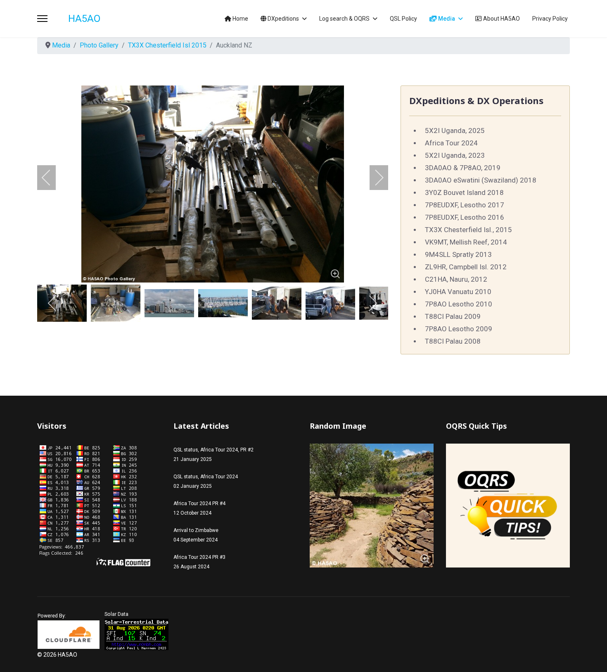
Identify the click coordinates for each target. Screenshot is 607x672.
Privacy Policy (550, 18)
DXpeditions (282, 18)
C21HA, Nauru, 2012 (456, 279)
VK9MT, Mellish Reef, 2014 (466, 242)
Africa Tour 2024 (451, 143)
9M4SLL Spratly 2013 (458, 254)
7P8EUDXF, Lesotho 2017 (464, 205)
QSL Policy (403, 18)
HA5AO (84, 19)
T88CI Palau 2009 (453, 316)
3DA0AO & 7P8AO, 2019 (462, 168)
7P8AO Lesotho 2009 (458, 329)
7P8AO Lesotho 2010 (458, 304)
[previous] (51, 177)
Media (446, 18)
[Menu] (42, 18)
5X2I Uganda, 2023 (455, 155)
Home (239, 18)
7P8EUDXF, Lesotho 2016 (464, 217)
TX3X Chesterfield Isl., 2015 (468, 230)
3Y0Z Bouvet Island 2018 (464, 192)
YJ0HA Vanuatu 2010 (458, 291)
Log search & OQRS (344, 18)
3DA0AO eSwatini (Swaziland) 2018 (480, 180)
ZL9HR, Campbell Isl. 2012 (466, 267)
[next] (373, 177)
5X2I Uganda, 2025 (455, 130)
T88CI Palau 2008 (453, 341)
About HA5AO (501, 18)
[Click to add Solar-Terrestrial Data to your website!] (136, 634)
